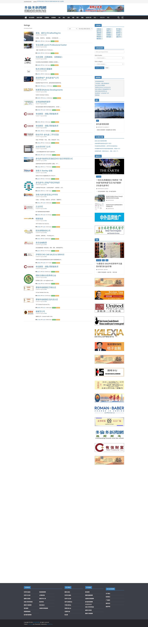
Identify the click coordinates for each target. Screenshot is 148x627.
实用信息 (39, 166)
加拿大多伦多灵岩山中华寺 (47, 194)
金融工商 (39, 178)
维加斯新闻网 (42, 592)
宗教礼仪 (39, 202)
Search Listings (99, 67)
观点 (64, 17)
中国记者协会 (68, 605)
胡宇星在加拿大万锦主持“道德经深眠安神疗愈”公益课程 (50, 1)
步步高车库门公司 (43, 146)
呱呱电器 (39, 218)
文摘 (68, 17)
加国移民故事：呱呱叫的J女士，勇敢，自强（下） (107, 151)
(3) (119, 36)
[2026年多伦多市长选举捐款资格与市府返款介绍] (100, 206)
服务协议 (108, 603)
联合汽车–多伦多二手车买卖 (47, 134)
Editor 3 (107, 127)
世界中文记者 (27, 595)
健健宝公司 (40, 311)
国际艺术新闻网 (27, 605)
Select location (98, 55)
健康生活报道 (27, 598)
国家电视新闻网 (89, 595)
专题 (73, 17)
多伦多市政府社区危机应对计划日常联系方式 (54, 158)
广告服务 (108, 600)
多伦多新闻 (31, 17)
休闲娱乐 (39, 238)
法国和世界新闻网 (43, 608)
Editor (45, 34)
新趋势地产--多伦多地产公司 (102, 93)
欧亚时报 (41, 601)
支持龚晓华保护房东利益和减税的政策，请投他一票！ (108, 148)
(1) (109, 29)
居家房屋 (39, 41)
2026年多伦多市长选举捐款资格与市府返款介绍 (114, 205)
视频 (82, 17)
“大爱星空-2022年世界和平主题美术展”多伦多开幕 (109, 265)
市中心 (43, 166)
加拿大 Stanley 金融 (44, 170)
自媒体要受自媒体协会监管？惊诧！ (103, 143)
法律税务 (39, 130)
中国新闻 (47, 17)
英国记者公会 (68, 608)
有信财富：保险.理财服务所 (47, 113)
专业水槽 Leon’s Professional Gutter (51, 45)
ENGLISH (102, 17)
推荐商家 (39, 110)
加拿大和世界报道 (28, 601)
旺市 (43, 74)
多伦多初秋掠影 (102, 124)
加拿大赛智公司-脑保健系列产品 (103, 89)
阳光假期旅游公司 (43, 230)
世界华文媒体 (27, 592)
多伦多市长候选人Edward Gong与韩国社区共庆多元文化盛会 (114, 197)
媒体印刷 (39, 74)
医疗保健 (39, 283)
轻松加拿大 (42, 605)
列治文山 (44, 86)
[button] (97, 17)
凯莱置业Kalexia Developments (49, 89)
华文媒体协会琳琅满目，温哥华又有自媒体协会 (106, 146)
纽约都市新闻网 (27, 614)
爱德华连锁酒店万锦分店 (46, 287)
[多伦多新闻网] (26, 17)
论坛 (95, 17)
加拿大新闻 (39, 17)
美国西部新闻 (27, 611)
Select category (98, 61)
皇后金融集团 (41, 242)
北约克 (43, 307)
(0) (119, 33)
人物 (59, 17)
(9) (100, 33)
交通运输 (39, 142)
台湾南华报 (42, 595)
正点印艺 (39, 206)
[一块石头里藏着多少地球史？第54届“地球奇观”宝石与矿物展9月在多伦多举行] (109, 166)
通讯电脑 (39, 226)
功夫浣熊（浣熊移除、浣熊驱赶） (49, 57)
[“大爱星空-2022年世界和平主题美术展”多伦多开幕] (109, 250)
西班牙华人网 (42, 598)
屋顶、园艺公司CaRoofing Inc (48, 33)
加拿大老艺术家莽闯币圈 (101, 141)
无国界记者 (67, 611)
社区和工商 (88, 17)
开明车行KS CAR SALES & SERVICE (50, 254)
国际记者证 (67, 592)
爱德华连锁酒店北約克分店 (47, 299)
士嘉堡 (43, 110)
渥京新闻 (26, 608)
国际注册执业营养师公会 (46, 275)
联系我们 (108, 596)
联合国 (66, 614)
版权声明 (108, 606)
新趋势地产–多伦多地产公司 (47, 77)
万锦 (43, 41)
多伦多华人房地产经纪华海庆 (48, 182)
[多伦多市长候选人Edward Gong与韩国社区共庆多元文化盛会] (100, 198)
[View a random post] (122, 17)
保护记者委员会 (68, 601)
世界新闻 (53, 17)
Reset (107, 67)
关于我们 (108, 593)
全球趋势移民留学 (43, 101)
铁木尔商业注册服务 (44, 68)
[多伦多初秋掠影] (109, 110)
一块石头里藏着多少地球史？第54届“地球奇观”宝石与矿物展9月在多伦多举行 (109, 183)
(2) (100, 29)
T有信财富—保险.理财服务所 (102, 83)
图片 (78, 17)
